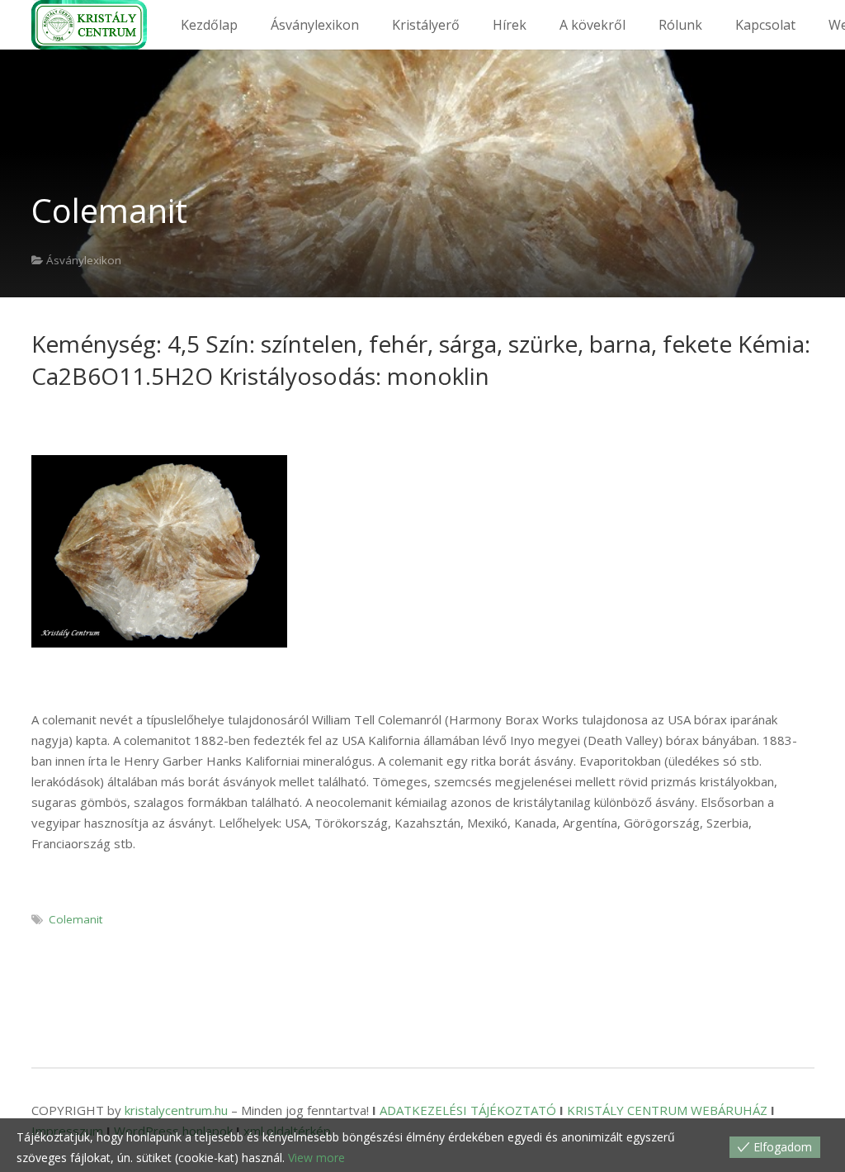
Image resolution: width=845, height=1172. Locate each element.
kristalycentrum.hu (176, 1110)
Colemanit (75, 919)
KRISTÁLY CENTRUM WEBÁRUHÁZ (667, 1110)
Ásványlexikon (83, 260)
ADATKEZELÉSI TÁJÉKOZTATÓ (468, 1110)
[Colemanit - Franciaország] (159, 551)
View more (316, 1157)
